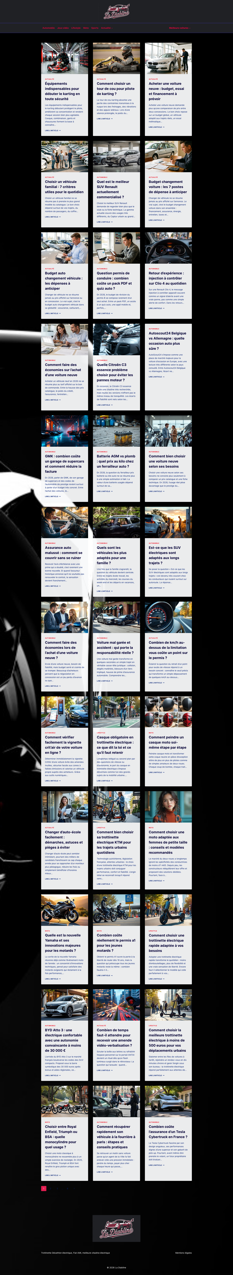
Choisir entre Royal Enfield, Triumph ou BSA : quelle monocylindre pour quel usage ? (61, 1137)
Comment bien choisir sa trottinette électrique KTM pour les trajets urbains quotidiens (115, 842)
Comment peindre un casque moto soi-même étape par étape (167, 742)
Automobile (48, 28)
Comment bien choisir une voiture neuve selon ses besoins (167, 461)
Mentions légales (183, 1253)
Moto (86, 28)
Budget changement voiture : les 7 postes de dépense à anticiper (168, 187)
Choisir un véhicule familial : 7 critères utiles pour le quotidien (64, 187)
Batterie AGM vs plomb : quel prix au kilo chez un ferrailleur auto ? (116, 461)
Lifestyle (76, 28)
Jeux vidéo (63, 28)
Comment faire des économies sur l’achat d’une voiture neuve (63, 370)
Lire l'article (53, 130)
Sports (94, 28)
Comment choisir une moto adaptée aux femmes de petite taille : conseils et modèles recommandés (168, 842)
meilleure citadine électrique (96, 1253)
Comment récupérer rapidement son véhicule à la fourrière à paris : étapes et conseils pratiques (116, 1137)
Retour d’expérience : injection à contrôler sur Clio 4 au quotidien (167, 278)
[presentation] (64, 58)
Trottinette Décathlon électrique (56, 1253)
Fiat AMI (77, 1253)
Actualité (49, 79)
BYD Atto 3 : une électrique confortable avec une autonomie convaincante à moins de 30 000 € (63, 1040)
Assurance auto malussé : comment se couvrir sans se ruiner (63, 553)
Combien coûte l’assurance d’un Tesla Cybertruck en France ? (168, 1132)
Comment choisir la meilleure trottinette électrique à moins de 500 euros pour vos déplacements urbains (167, 1040)
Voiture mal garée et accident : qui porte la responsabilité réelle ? (115, 647)
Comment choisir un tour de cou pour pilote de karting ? (116, 88)
